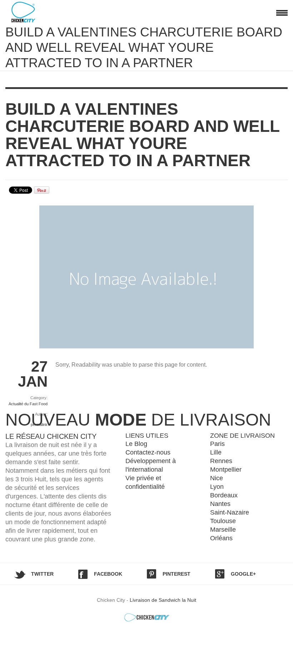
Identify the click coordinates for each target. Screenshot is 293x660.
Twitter (42, 574)
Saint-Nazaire (229, 512)
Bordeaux (224, 495)
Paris (217, 443)
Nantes (220, 503)
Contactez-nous (147, 452)
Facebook (108, 574)
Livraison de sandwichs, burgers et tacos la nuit (30, 12)
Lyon (217, 486)
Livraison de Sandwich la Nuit (163, 600)
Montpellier (226, 469)
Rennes (221, 461)
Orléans (221, 538)
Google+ (243, 574)
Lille (216, 452)
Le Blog (136, 443)
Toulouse (223, 521)
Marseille (223, 529)
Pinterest (176, 574)
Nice (216, 478)
